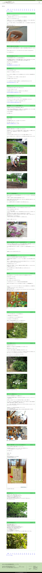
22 (22, 10)
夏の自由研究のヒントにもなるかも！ (12, 64)
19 (16, 10)
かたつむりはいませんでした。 (11, 82)
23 (24, 10)
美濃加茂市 (34, 566)
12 (32, 9)
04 (16, 9)
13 (34, 9)
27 (32, 10)
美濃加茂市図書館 (35, 567)
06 (20, 9)
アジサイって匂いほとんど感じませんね (13, 102)
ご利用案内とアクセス (37, 0)
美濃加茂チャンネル (35, 568)
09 (26, 9)
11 (30, 9)
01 (10, 9)
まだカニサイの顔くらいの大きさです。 (13, 92)
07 (22, 9)
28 (34, 10)
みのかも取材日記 (35, 569)
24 (26, 10)
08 (24, 9)
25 (28, 10)
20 (18, 10)
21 (20, 10)
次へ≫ (12, 11)
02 (12, 9)
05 (18, 9)
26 (30, 10)
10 (28, 9)
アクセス (20, 566)
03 (14, 9)
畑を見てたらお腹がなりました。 (12, 123)
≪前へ (8, 9)
